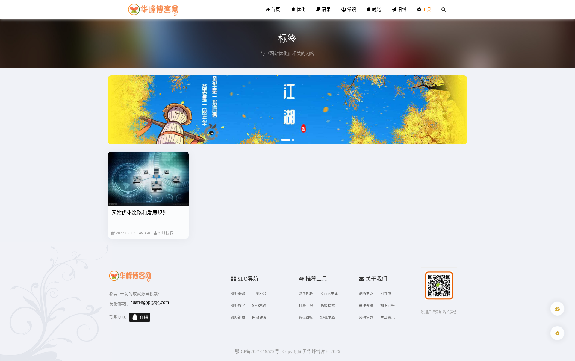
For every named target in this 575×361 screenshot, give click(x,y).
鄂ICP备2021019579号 (257, 351)
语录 (325, 9)
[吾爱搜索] (557, 308)
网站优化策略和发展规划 (139, 213)
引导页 (385, 294)
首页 (275, 9)
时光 (376, 9)
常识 (351, 9)
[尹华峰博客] (153, 9)
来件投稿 (366, 306)
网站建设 (259, 318)
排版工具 (306, 306)
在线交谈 (144, 318)
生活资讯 (387, 318)
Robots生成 (329, 294)
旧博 (401, 9)
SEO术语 (259, 306)
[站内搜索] (443, 9)
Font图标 (306, 318)
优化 (300, 9)
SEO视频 (238, 318)
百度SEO (259, 294)
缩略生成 (366, 294)
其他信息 (366, 318)
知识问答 (387, 306)
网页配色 (306, 294)
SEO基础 (238, 294)
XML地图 (327, 318)
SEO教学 (238, 306)
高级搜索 (327, 306)
